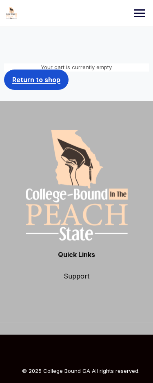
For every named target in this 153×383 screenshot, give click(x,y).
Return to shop (36, 80)
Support (76, 276)
